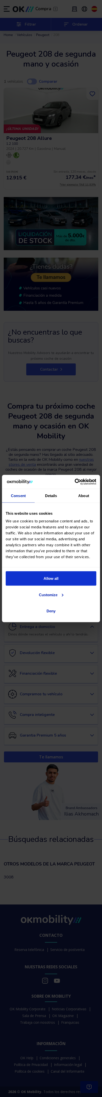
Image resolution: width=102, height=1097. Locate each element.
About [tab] (83, 495)
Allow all (51, 578)
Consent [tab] (18, 495)
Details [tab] (51, 495)
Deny (51, 611)
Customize (48, 594)
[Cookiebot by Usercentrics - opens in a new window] (74, 482)
